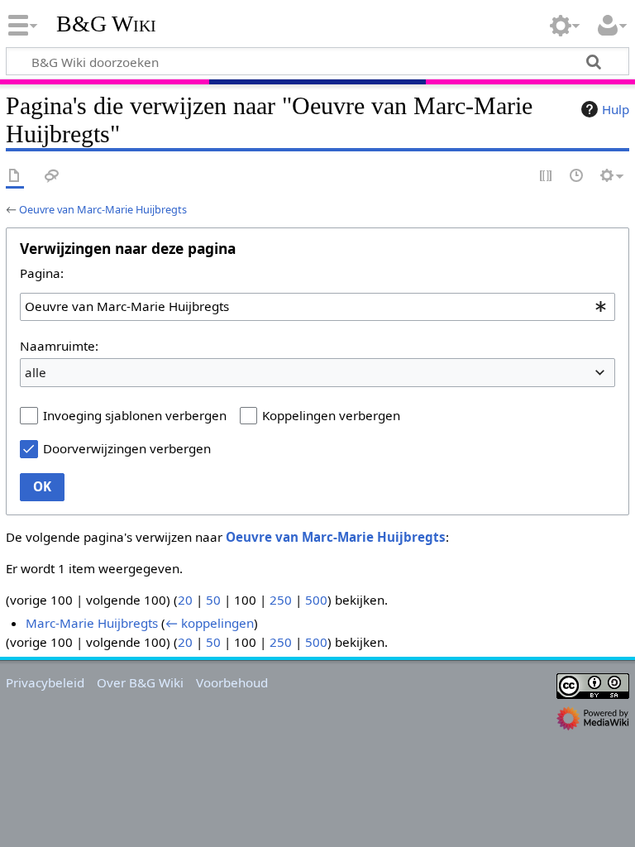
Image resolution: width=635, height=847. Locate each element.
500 (316, 599)
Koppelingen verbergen (331, 415)
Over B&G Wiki (140, 682)
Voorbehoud (232, 682)
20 (185, 599)
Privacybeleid (45, 682)
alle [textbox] (35, 372)
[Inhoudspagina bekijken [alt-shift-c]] (15, 176)
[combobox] (317, 307)
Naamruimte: (59, 345)
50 (213, 599)
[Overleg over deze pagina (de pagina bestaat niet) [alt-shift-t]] (52, 176)
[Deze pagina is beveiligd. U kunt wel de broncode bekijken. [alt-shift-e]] (546, 176)
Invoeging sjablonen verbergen (135, 415)
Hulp (615, 109)
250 (281, 599)
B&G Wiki (106, 24)
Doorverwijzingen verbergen (127, 448)
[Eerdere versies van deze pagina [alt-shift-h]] (577, 176)
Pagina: (42, 273)
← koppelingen (209, 623)
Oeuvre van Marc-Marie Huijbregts (103, 209)
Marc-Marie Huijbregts (92, 623)
